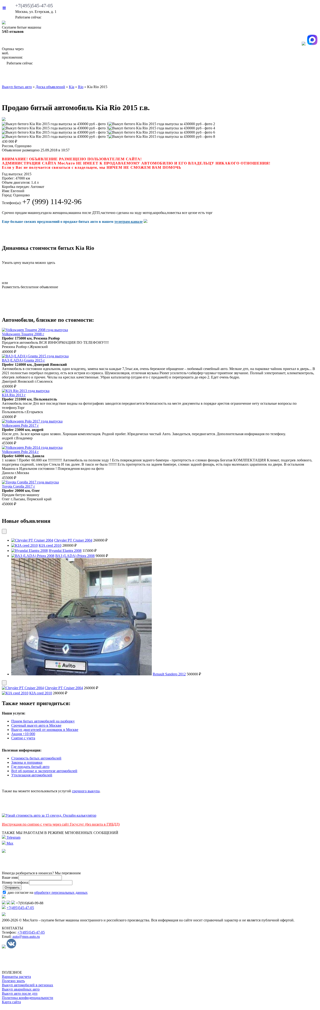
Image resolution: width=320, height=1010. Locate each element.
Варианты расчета (16, 977)
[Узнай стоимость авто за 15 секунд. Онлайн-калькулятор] (49, 815)
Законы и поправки (26, 762)
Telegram (13, 837)
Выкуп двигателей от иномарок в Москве (44, 730)
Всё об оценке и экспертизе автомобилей (44, 771)
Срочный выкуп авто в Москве (36, 725)
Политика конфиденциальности (27, 998)
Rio (80, 87)
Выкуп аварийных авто (21, 989)
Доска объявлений (256, 76)
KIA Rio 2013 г (14, 395)
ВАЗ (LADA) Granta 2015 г (23, 360)
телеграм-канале (128, 222)
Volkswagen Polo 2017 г (20, 425)
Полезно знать (13, 981)
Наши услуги (152, 76)
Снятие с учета (23, 738)
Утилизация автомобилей (31, 775)
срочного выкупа (86, 791)
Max (9, 843)
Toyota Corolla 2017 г (18, 486)
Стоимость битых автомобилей (36, 758)
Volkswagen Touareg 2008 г (23, 334)
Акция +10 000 (23, 734)
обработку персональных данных (61, 892)
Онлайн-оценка (201, 76)
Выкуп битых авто (28, 76)
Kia (71, 87)
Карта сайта (11, 1002)
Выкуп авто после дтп (19, 993)
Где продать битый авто (30, 767)
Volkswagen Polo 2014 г (20, 452)
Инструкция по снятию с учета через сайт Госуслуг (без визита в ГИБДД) (61, 824)
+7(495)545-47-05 (34, 5)
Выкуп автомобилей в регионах (27, 985)
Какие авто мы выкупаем (92, 76)
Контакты (302, 76)
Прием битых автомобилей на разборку (43, 721)
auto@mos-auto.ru (26, 937)
